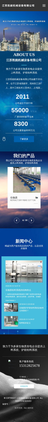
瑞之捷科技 (28, 408)
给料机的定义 (25, 323)
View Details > (10, 300)
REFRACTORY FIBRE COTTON (22, 200)
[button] (16, 220)
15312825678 (29, 365)
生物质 (13, 197)
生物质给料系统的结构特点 (18, 290)
